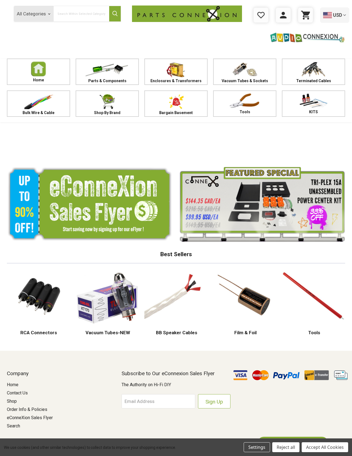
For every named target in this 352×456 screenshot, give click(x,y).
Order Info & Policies (27, 409)
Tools (245, 112)
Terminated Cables (313, 81)
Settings (256, 447)
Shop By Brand (107, 112)
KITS (313, 112)
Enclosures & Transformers (176, 81)
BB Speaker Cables (176, 332)
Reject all (286, 447)
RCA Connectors (38, 332)
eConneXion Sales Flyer (30, 417)
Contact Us (17, 393)
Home (38, 80)
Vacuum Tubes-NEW (107, 332)
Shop (12, 401)
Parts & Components (107, 81)
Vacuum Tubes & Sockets (245, 81)
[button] (176, 143)
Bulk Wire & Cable (38, 112)
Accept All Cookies (325, 447)
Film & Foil (245, 332)
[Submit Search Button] (115, 13)
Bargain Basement (176, 112)
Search (13, 426)
